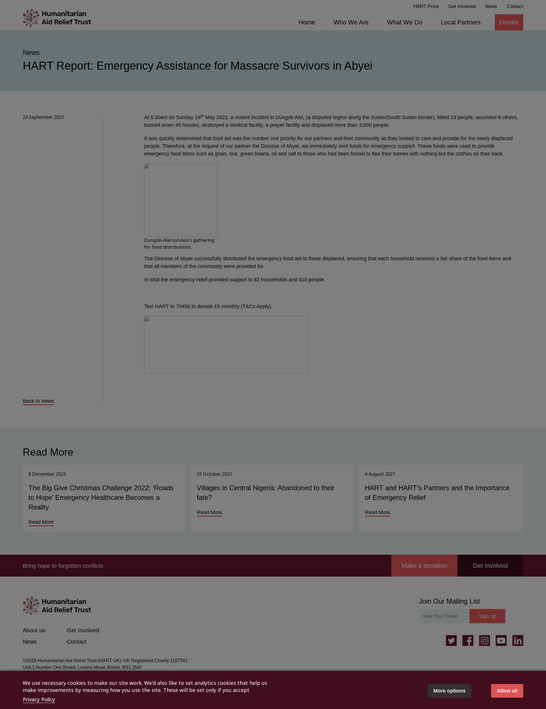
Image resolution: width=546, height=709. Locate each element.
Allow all (507, 691)
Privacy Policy (39, 699)
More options (449, 691)
